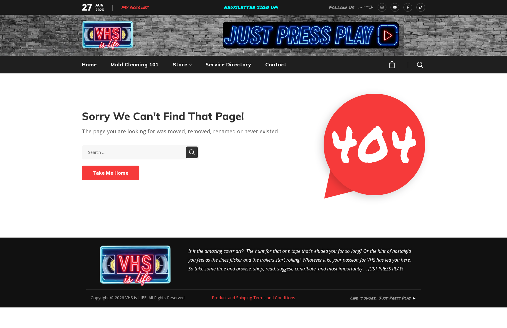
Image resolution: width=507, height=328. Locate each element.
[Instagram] (382, 7)
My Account (134, 7)
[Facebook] (407, 7)
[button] (391, 64)
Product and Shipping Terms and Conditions (253, 297)
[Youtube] (395, 7)
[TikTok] (420, 7)
